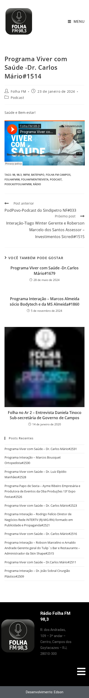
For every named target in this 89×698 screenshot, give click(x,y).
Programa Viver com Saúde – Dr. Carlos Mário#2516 (41, 534)
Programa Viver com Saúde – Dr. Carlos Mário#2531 (41, 449)
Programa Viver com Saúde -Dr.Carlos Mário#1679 (44, 270)
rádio (37, 184)
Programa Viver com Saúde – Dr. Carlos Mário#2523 (41, 505)
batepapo (37, 174)
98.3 (19, 174)
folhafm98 (12, 179)
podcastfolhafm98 (18, 184)
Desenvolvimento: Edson (44, 692)
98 (13, 174)
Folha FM (18, 91)
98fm (26, 174)
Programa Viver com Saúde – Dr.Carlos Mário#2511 (40, 562)
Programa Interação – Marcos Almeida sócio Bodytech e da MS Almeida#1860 (44, 301)
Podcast (17, 97)
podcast (56, 179)
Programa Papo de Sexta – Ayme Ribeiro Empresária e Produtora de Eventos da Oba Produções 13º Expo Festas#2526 (42, 491)
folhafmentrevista (34, 179)
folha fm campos (58, 174)
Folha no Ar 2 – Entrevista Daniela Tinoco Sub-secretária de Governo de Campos (44, 415)
